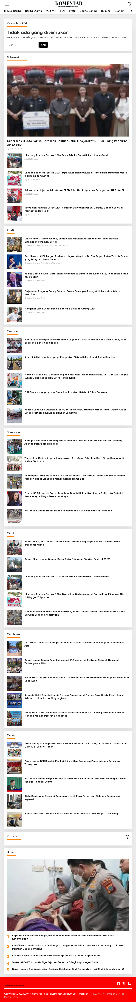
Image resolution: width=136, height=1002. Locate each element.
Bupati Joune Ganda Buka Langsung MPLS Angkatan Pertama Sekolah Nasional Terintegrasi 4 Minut (71, 662)
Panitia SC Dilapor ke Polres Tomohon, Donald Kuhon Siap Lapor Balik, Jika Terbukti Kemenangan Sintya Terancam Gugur (73, 495)
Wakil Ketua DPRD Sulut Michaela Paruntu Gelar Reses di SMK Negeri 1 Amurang (71, 813)
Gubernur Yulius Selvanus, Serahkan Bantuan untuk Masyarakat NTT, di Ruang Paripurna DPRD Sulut (67, 142)
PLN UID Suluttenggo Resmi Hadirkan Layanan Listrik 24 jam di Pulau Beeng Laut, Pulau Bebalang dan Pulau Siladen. (75, 341)
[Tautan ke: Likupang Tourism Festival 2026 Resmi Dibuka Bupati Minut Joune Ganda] (14, 160)
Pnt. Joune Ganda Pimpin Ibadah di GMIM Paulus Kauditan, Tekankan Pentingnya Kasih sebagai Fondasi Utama (75, 780)
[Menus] (7, 4)
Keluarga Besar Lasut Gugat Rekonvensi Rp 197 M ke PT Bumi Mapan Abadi (56, 955)
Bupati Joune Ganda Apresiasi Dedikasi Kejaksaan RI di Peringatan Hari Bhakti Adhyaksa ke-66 (68, 969)
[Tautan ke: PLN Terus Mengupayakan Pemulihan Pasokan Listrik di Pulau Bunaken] (14, 397)
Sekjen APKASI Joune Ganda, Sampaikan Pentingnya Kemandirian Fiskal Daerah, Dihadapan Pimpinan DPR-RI (71, 240)
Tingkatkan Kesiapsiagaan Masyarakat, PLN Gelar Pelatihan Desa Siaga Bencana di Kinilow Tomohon (74, 460)
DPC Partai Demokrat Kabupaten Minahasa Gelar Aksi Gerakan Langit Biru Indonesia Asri (74, 644)
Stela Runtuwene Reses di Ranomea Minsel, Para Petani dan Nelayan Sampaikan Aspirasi (72, 798)
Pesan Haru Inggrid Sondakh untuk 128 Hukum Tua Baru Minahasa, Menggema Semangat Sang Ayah (76, 679)
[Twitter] (124, 983)
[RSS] (129, 983)
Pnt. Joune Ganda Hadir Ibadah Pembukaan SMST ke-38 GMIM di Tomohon (68, 510)
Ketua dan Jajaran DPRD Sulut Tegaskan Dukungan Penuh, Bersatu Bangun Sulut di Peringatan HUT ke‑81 (73, 209)
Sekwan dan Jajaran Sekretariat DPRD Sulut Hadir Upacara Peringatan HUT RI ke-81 (74, 190)
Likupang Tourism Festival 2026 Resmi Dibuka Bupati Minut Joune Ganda (66, 155)
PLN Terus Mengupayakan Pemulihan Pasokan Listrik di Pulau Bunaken (65, 392)
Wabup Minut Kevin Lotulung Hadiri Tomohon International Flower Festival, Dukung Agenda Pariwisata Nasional (73, 442)
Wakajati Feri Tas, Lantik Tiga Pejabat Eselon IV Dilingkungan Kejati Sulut (55, 962)
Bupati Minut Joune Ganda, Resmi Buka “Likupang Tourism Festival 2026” (67, 559)
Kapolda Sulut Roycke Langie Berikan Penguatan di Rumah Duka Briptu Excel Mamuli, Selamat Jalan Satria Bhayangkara (74, 697)
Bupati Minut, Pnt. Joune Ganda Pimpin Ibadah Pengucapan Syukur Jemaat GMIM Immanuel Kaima (72, 543)
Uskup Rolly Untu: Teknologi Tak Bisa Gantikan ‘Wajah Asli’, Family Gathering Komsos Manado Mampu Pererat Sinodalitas (74, 714)
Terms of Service (115, 993)
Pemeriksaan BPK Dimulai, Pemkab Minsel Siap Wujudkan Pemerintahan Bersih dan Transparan (72, 763)
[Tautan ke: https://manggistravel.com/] (127, 837)
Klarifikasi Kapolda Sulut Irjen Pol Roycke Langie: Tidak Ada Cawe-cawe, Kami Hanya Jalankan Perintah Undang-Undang (68, 947)
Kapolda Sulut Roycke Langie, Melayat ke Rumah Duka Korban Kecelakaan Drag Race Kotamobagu (63, 937)
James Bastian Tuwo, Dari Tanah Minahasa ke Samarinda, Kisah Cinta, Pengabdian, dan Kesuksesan (76, 275)
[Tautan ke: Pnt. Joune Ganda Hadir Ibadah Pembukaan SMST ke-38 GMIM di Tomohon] (14, 516)
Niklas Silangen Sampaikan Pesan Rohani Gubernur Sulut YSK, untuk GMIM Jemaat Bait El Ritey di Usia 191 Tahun (75, 745)
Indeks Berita (11, 996)
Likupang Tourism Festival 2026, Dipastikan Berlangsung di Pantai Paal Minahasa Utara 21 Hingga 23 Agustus (75, 174)
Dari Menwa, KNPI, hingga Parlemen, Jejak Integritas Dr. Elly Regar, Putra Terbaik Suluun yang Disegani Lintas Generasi (76, 258)
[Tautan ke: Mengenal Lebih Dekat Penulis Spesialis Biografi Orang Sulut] (14, 314)
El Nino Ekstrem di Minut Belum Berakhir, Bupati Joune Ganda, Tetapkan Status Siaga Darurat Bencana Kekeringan (74, 613)
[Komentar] (68, 3)
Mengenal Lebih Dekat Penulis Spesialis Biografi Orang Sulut (59, 308)
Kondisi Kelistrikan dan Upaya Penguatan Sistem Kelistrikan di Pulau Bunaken (69, 357)
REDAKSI (96, 993)
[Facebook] (118, 983)
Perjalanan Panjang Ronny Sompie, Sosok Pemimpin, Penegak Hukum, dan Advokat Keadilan (73, 293)
